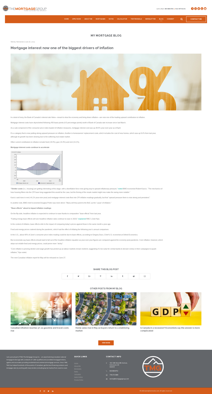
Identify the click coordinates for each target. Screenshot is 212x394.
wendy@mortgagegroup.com (119, 379)
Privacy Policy (78, 380)
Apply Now (76, 19)
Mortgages (100, 19)
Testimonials (136, 19)
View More (106, 343)
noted (120, 189)
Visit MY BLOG (180, 9)
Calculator (122, 19)
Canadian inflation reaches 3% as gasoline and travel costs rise (40, 329)
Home (66, 19)
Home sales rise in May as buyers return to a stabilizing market (102, 329)
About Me (88, 19)
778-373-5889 (114, 375)
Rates (111, 19)
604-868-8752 (169, 9)
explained (82, 219)
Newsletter (150, 19)
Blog (161, 19)
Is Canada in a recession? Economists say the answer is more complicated (170, 329)
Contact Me (196, 19)
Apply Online (78, 377)
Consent (170, 19)
